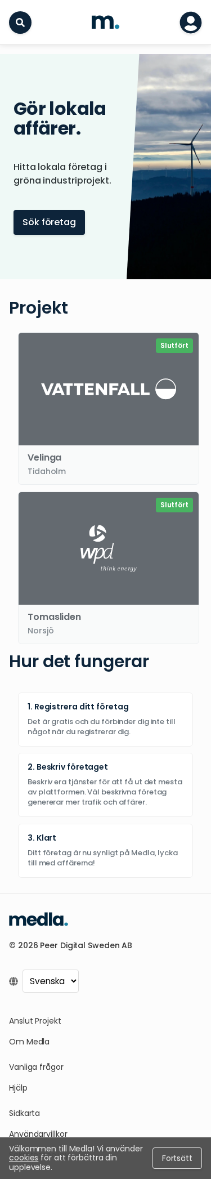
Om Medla (29, 1041)
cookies (23, 1157)
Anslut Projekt (35, 1020)
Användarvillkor (38, 1134)
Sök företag (49, 222)
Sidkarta (24, 1113)
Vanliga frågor (36, 1067)
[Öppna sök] (20, 22)
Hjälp (18, 1087)
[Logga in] (190, 22)
